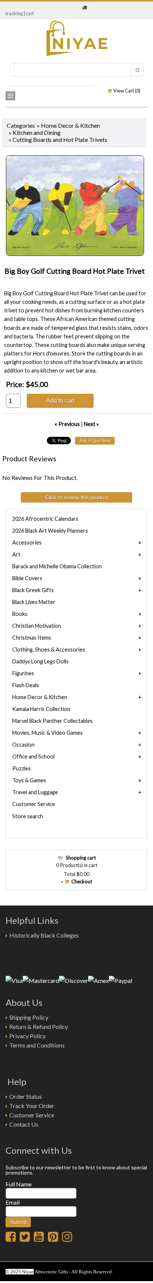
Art (16, 554)
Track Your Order (31, 1105)
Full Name (19, 1184)
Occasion (23, 744)
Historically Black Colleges (44, 935)
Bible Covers (27, 578)
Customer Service (33, 804)
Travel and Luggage (35, 792)
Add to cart (60, 400)
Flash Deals (25, 685)
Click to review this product (76, 497)
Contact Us (23, 1124)
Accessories (27, 542)
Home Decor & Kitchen (70, 125)
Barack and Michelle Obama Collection (57, 566)
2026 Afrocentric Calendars (45, 519)
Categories (21, 125)
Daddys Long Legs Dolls (40, 661)
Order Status (25, 1096)
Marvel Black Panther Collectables (52, 721)
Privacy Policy (27, 1035)
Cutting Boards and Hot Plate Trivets (60, 139)
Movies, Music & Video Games (47, 733)
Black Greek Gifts (33, 590)
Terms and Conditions (37, 1045)
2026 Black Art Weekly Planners (50, 530)
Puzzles (21, 768)
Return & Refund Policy (38, 1026)
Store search (27, 816)
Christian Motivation (36, 626)
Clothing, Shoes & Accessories (48, 649)
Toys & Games (29, 780)
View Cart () (126, 91)
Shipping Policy (28, 1017)
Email (13, 1202)
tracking (14, 13)
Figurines (23, 673)
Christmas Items (31, 637)
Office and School (33, 756)
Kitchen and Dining (37, 132)
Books (19, 614)
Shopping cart (81, 858)
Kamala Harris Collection (41, 709)
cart (30, 13)
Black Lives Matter (33, 602)
